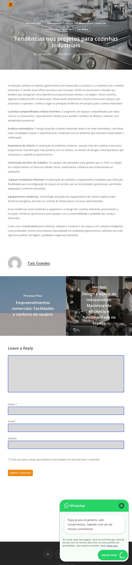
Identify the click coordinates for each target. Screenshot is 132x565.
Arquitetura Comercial (92, 23)
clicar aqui (112, 545)
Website (12, 438)
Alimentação (33, 23)
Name (12, 404)
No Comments (86, 54)
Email (12, 421)
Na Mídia (82, 29)
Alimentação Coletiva (60, 23)
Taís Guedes (44, 54)
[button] (122, 4)
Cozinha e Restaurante (57, 29)
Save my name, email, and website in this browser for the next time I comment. (55, 459)
